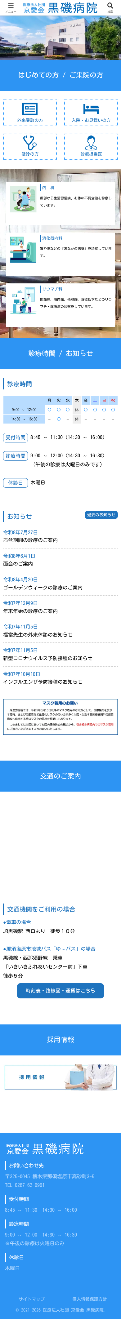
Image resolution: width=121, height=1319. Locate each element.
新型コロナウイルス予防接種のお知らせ (47, 658)
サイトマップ (32, 1299)
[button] (108, 948)
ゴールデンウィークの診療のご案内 (43, 587)
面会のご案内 (18, 563)
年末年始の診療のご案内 (30, 611)
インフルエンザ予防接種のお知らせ (43, 681)
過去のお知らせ (101, 515)
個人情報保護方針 (89, 1299)
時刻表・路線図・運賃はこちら (60, 990)
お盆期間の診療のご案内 (30, 540)
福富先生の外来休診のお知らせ (38, 634)
